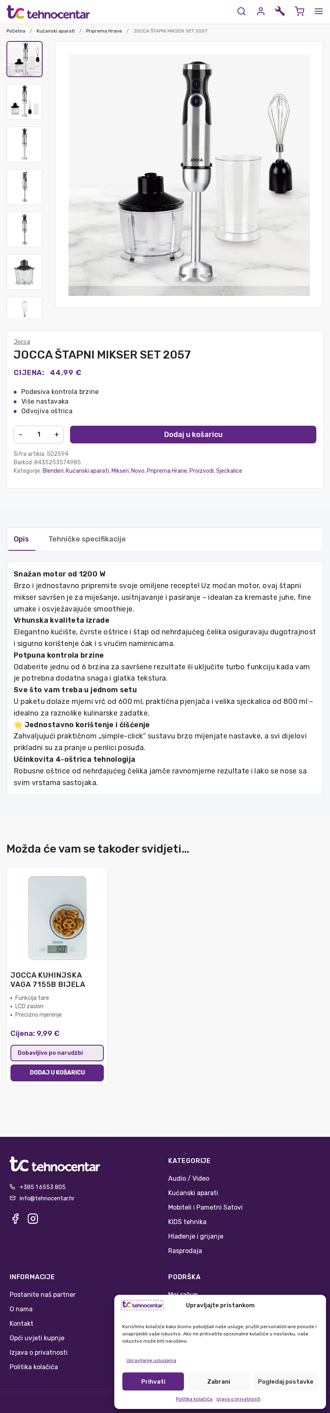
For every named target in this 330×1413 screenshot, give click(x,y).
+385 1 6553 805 (43, 1187)
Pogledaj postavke (286, 1381)
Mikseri (120, 471)
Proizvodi (202, 471)
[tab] (145, 535)
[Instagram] (33, 1221)
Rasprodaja (185, 1251)
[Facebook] (15, 1221)
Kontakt (21, 1323)
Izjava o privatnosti (238, 1399)
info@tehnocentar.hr (47, 1198)
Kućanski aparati (56, 31)
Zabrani (218, 1381)
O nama (21, 1309)
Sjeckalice (229, 471)
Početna (15, 31)
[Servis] (280, 11)
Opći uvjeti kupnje (37, 1338)
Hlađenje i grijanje (195, 1236)
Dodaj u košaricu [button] (57, 1072)
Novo (137, 471)
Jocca (22, 341)
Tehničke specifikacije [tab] (87, 539)
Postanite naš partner (43, 1294)
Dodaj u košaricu (193, 434)
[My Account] (261, 11)
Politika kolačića (194, 1399)
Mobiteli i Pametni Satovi (205, 1207)
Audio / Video (188, 1178)
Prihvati (153, 1381)
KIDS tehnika (187, 1222)
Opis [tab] (21, 539)
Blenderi (53, 471)
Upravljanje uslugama (151, 1360)
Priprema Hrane (104, 31)
